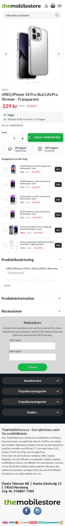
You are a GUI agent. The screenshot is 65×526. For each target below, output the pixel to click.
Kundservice (32, 381)
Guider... (32, 412)
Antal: (4, 132)
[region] (32, 259)
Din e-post (15, 351)
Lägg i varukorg (47, 137)
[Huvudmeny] (59, 6)
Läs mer (7, 285)
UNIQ (5, 89)
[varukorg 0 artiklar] (53, 6)
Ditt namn (15, 340)
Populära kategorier (32, 391)
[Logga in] (46, 6)
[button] (6, 54)
